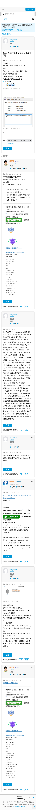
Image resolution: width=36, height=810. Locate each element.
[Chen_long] (5, 483)
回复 (7, 148)
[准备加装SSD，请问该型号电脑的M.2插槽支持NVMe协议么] (11, 34)
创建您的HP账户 (7, 30)
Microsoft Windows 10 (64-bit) (17, 140)
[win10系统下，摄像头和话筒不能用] (13, 34)
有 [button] (21, 306)
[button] (32, 38)
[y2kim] (5, 163)
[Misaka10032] (5, 41)
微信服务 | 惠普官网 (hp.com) (14, 248)
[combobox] (18, 14)
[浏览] (3, 9)
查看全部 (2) (10, 144)
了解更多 (19, 30)
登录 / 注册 (30, 9)
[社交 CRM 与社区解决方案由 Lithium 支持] (21, 798)
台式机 (5, 19)
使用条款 (16, 806)
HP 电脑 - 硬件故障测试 (10, 683)
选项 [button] (33, 19)
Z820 (29, 140)
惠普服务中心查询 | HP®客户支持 (15, 252)
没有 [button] (26, 306)
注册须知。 (23, 806)
